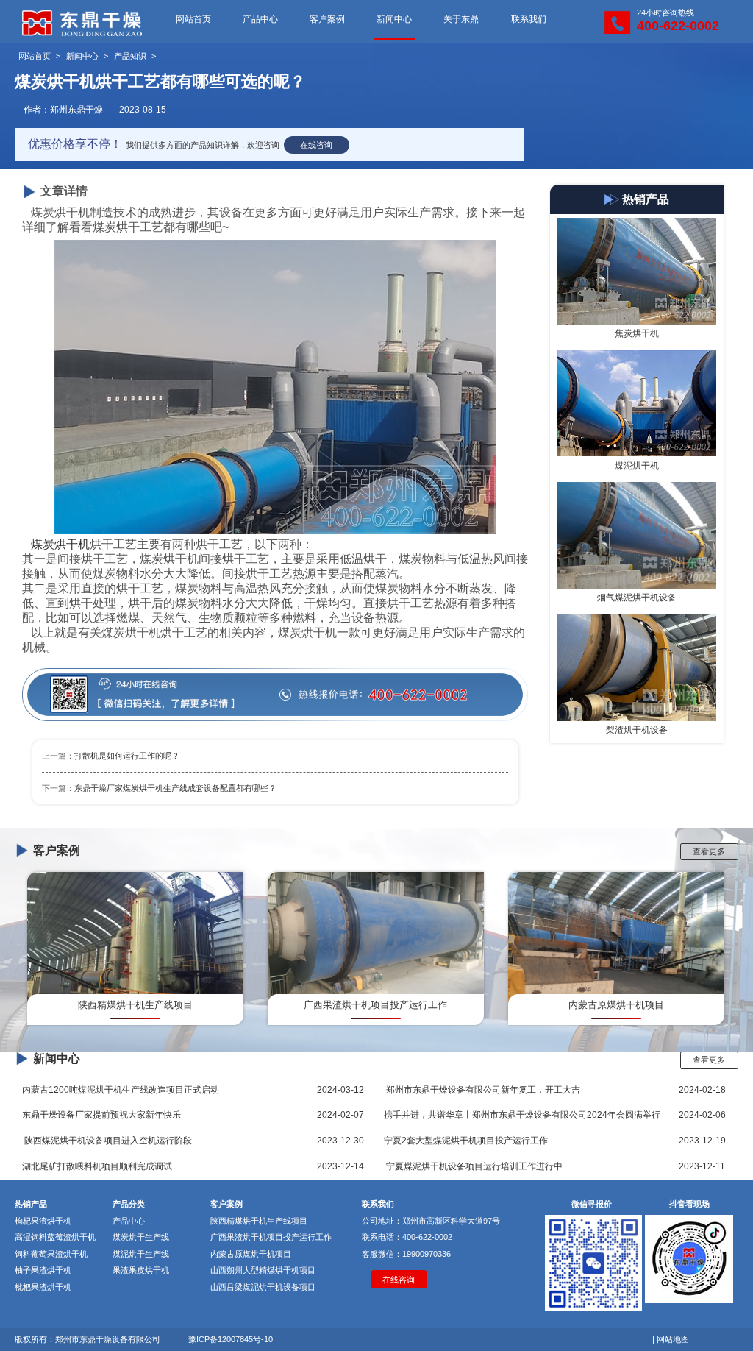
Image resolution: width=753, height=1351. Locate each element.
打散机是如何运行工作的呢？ (126, 755)
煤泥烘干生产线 (141, 1253)
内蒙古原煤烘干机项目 (250, 1253)
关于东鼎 (461, 19)
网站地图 (673, 1339)
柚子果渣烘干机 (43, 1270)
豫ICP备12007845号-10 (230, 1339)
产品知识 (130, 56)
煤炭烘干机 (60, 544)
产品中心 (260, 19)
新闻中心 (394, 19)
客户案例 (327, 19)
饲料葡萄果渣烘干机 (51, 1253)
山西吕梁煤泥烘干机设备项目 (262, 1287)
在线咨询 (316, 145)
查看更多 (709, 851)
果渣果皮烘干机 (141, 1270)
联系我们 (528, 19)
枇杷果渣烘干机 (43, 1287)
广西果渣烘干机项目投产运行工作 (271, 1237)
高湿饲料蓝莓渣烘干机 (55, 1237)
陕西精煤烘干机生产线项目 (258, 1220)
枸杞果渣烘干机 (43, 1220)
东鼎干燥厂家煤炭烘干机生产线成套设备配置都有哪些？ (175, 788)
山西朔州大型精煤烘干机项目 (262, 1270)
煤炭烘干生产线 (141, 1237)
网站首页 (193, 19)
